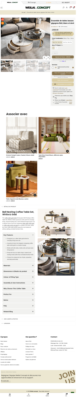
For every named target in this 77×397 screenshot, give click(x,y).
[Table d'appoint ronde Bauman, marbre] (21, 179)
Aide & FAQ (28, 341)
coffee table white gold (28, 223)
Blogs (2, 343)
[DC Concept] (65, 2)
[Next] (48, 57)
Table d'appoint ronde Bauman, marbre (17, 199)
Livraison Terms (29, 351)
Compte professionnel (6, 357)
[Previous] (44, 57)
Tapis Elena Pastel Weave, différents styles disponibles (51, 156)
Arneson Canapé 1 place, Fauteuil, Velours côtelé (20, 155)
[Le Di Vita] (48, 2)
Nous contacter (4, 346)
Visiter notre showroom (62, 80)
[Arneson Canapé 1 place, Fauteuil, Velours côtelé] (21, 135)
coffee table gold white (11, 218)
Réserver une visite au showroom (9, 349)
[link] (59, 27)
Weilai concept (34, 391)
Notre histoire (4, 341)
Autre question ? (30, 354)
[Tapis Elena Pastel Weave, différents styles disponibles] (54, 135)
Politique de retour (30, 346)
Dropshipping (4, 354)
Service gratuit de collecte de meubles (10, 364)
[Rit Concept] (31, 2)
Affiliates (3, 351)
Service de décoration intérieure (8, 359)
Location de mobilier (5, 362)
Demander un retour (30, 349)
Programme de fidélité (31, 357)
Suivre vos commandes (31, 343)
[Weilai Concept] (12, 2)
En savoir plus (6, 380)
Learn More (69, 100)
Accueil (23, 12)
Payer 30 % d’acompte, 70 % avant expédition (63, 73)
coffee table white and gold (11, 225)
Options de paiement (31, 359)
